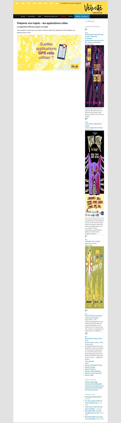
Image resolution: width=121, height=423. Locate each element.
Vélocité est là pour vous (51, 16)
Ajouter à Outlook (90, 369)
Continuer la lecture (91, 234)
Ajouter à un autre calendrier (93, 373)
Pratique (63, 16)
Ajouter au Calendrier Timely (93, 365)
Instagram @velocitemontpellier (93, 388)
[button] (87, 363)
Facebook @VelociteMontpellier (93, 384)
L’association (31, 16)
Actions (71, 16)
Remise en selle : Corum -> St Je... (94, 342)
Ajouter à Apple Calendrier (93, 371)
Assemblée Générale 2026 (92, 397)
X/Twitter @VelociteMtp (91, 382)
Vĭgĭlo (39, 16)
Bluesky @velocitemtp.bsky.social (94, 386)
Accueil (23, 16)
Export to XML (89, 375)
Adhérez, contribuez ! (82, 16)
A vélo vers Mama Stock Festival (94, 128)
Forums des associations (92, 318)
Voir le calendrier (89, 361)
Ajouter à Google (90, 367)
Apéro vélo (88, 243)
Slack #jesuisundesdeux (91, 390)
